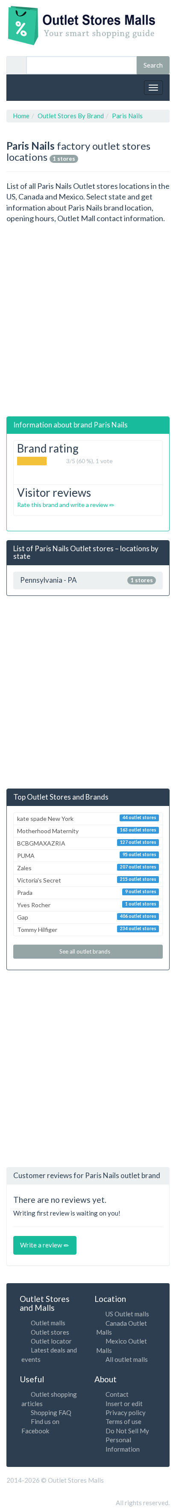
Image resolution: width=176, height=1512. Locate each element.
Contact (117, 1394)
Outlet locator (51, 1341)
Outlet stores (50, 1332)
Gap (86, 917)
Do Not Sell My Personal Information (127, 1440)
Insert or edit (124, 1403)
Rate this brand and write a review (63, 504)
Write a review (41, 1245)
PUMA (86, 855)
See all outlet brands (85, 951)
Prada (86, 892)
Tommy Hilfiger (86, 929)
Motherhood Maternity (86, 830)
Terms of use (123, 1421)
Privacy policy (126, 1412)
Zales (86, 867)
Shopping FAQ (51, 1412)
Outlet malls (48, 1323)
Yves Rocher (86, 904)
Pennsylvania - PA (86, 580)
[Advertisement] (88, 320)
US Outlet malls (127, 1314)
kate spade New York (86, 818)
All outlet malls (127, 1359)
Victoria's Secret (86, 880)
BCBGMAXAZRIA (86, 843)
